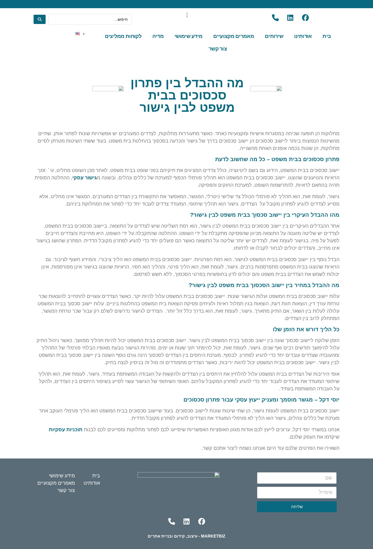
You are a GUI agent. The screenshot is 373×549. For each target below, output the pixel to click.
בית (326, 36)
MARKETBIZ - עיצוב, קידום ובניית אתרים (186, 536)
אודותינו (303, 36)
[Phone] (275, 18)
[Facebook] (305, 18)
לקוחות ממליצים (123, 36)
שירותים (274, 36)
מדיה (158, 36)
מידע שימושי (188, 36)
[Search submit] (40, 19)
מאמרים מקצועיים (233, 36)
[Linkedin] (290, 18)
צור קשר (218, 49)
